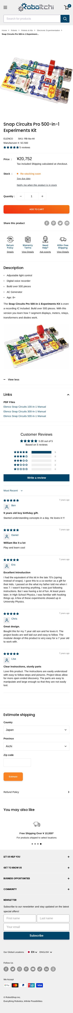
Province (9, 738)
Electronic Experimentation (48, 30)
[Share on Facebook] (46, 223)
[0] (66, 7)
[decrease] (20, 196)
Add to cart (36, 209)
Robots (14, 30)
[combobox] (32, 19)
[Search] (65, 19)
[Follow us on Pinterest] (26, 969)
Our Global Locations (14, 952)
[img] (11, 500)
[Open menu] (5, 7)
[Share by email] (66, 223)
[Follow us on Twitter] (12, 969)
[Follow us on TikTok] (39, 969)
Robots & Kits (27, 30)
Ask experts (45, 252)
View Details (28, 252)
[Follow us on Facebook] (6, 969)
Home (4, 30)
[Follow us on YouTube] (32, 969)
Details (10, 252)
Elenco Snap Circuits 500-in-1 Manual (25, 416)
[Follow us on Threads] (53, 969)
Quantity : (9, 196)
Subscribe (36, 935)
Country (8, 722)
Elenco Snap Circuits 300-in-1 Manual (25, 411)
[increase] (42, 196)
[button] (11, 147)
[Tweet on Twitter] (60, 223)
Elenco (8, 138)
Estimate (13, 776)
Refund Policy (11, 792)
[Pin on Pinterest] (53, 223)
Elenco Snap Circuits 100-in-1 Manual (25, 406)
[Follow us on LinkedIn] (46, 969)
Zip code (9, 755)
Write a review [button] (36, 477)
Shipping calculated (42, 163)
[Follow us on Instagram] (19, 969)
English (45, 952)
